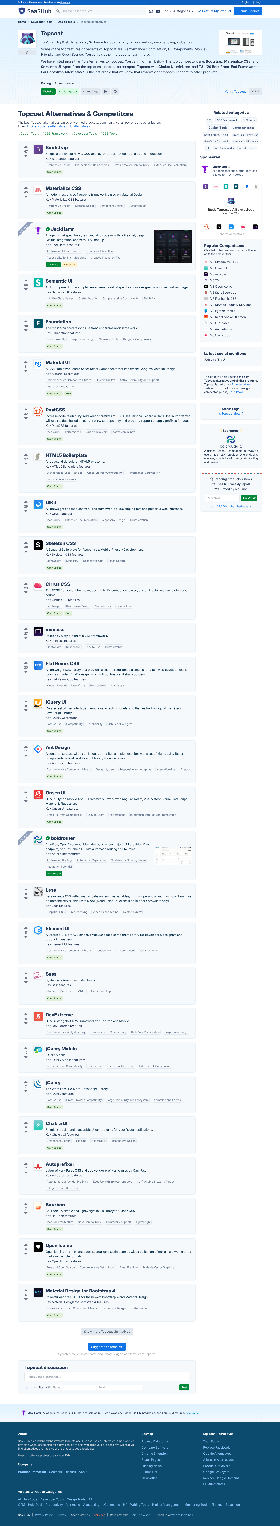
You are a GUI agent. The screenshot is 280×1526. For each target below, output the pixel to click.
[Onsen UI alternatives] (38, 794)
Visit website (54, 873)
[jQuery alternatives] (38, 1084)
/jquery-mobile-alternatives (40, 1044)
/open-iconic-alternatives (39, 1241)
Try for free (53, 264)
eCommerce (111, 1505)
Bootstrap (214, 61)
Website (48, 91)
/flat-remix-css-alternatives (40, 659)
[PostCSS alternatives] (38, 411)
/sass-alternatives (33, 969)
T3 (201, 67)
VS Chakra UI (219, 268)
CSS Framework (227, 120)
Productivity (54, 1505)
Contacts (55, 1472)
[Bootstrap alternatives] (38, 149)
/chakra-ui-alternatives (37, 1119)
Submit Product (248, 11)
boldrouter (229, 446)
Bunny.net (98, 1514)
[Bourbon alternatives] (38, 1206)
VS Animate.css (221, 329)
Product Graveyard (216, 1466)
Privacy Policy (44, 1514)
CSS (209, 120)
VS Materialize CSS (224, 262)
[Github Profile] (115, 91)
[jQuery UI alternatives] (38, 703)
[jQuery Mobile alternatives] (38, 1050)
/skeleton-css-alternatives (39, 539)
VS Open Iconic (221, 286)
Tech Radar (211, 1441)
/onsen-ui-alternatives (37, 788)
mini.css (183, 67)
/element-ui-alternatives (38, 924)
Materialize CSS (237, 61)
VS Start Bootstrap (223, 292)
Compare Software (155, 1447)
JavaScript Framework (216, 141)
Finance (216, 1505)
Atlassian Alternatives (218, 1460)
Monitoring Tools (196, 1505)
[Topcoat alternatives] (27, 39)
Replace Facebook (216, 1447)
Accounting (91, 1505)
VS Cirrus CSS (220, 335)
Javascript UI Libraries (245, 141)
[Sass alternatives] (38, 975)
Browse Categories (155, 1441)
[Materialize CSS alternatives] (38, 189)
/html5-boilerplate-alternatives (43, 451)
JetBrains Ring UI (215, 359)
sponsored (192, 1413)
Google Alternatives (217, 1453)
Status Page (90, 91)
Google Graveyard (216, 1472)
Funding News (152, 1466)
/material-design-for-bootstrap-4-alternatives (53, 1286)
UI (208, 147)
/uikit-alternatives (33, 498)
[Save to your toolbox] (27, 52)
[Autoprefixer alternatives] (38, 1165)
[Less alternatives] (38, 891)
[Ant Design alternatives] (38, 749)
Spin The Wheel (140, 1514)
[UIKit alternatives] (38, 504)
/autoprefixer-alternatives (39, 1160)
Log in (28, 1387)
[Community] (157, 11)
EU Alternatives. (79, 126)
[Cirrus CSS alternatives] (38, 585)
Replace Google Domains (221, 1478)
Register (246, 2)
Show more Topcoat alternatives (107, 1331)
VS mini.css (218, 274)
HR (125, 1505)
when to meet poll (181, 1514)
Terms (62, 1514)
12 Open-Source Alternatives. (47, 126)
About (83, 1472)
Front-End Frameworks (245, 134)
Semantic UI (51, 67)
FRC (38, 665)
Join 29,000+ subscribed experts (231, 506)
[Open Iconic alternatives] (38, 1247)
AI (19, 1499)
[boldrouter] (38, 839)
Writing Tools (139, 1505)
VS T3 (214, 280)
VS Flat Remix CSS (223, 299)
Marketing (73, 1505)
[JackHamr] (38, 230)
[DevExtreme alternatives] (38, 1016)
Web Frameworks (224, 148)
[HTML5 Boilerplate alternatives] (38, 456)
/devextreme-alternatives (39, 1010)
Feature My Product (216, 11)
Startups (65, 2)
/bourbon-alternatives (36, 1200)
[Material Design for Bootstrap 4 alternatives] (38, 1292)
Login (259, 2)
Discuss (70, 1472)
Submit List (149, 1472)
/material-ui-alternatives (38, 358)
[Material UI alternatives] (38, 364)
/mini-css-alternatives (36, 625)
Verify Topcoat (235, 91)
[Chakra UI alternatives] (38, 1125)
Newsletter (149, 1478)
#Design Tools (28, 133)
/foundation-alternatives (38, 317)
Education (233, 1505)
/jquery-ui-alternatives (37, 697)
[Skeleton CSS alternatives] (38, 545)
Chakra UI (166, 67)
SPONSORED (24, 228)
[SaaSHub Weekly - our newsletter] (151, 11)
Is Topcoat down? (231, 413)
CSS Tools (249, 120)
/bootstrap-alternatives (37, 143)
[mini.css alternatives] (38, 631)
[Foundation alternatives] (38, 323)
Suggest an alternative (107, 1347)
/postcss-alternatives (36, 405)
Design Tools (218, 127)
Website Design (247, 148)
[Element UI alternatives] (38, 930)
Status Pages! (151, 1460)
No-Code (30, 1499)
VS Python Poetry (222, 311)
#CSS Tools (109, 133)
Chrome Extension (155, 1453)
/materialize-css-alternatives (41, 184)
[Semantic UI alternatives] (38, 282)
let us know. (236, 392)
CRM (21, 1505)
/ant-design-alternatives (38, 743)
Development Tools (216, 134)
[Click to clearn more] (140, 1413)
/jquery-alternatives (35, 1078)
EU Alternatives (241, 384)
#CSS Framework (55, 133)
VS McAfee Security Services (230, 305)
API (92, 1472)
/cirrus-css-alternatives (37, 580)
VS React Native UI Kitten (228, 317)
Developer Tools (243, 127)
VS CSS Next (219, 323)
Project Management (166, 1505)
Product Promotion (32, 1472)
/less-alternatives (33, 885)
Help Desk (35, 1505)
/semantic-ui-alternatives (39, 276)
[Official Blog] (106, 91)
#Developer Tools (84, 133)
